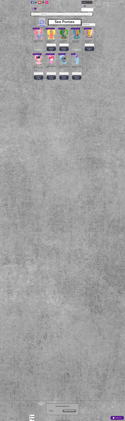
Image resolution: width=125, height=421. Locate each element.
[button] (34, 8)
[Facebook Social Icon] (32, 2)
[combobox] (88, 24)
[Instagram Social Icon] (46, 2)
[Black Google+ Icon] (36, 2)
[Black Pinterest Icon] (43, 2)
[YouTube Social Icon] (39, 2)
